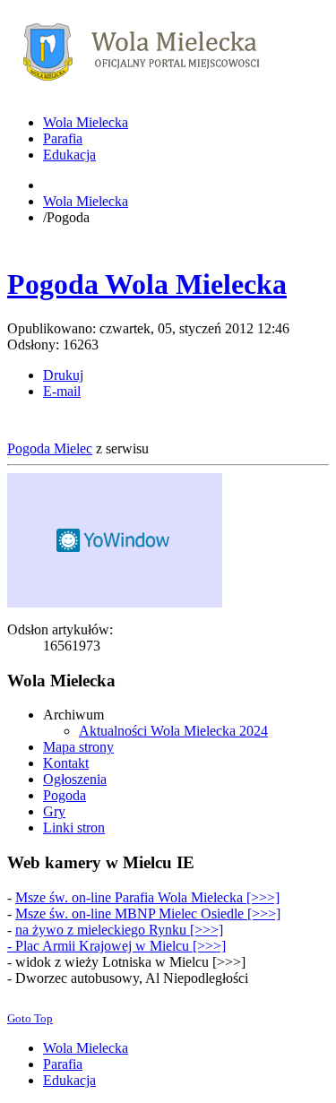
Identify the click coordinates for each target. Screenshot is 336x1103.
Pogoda (64, 795)
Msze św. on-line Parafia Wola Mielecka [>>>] (147, 897)
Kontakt (66, 763)
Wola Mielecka (85, 201)
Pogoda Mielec (49, 448)
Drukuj (63, 375)
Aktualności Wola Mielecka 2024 (173, 730)
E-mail (62, 391)
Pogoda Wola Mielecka (147, 284)
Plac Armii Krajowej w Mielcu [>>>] (120, 945)
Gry (54, 811)
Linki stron (74, 827)
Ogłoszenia (75, 779)
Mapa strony (78, 746)
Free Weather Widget (114, 540)
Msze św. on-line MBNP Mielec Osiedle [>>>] (147, 913)
